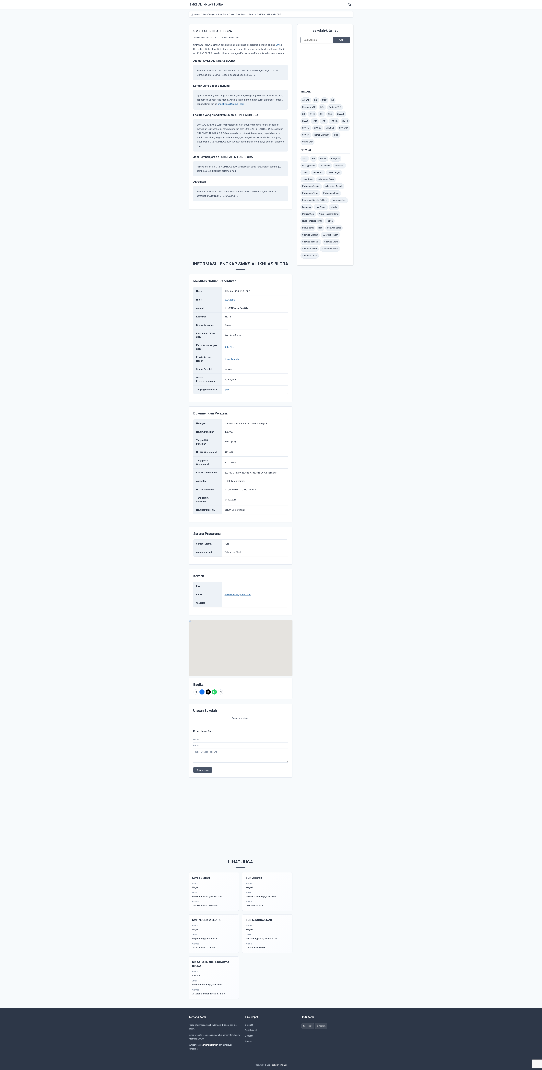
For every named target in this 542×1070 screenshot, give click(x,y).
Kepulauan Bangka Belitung (314, 200)
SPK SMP (330, 128)
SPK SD (317, 128)
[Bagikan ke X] (208, 692)
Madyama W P (309, 107)
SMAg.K (341, 114)
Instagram (321, 1026)
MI (332, 100)
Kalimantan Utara (331, 193)
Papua (330, 221)
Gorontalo (339, 165)
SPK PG (305, 128)
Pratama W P (335, 107)
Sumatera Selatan (330, 249)
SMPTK (334, 121)
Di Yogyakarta (308, 165)
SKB (321, 114)
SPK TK (305, 135)
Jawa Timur (307, 179)
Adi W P (306, 100)
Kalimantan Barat (326, 179)
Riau (320, 228)
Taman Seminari (321, 135)
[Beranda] (349, 4)
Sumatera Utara (309, 255)
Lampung (306, 207)
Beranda (249, 1025)
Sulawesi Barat (334, 228)
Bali (313, 158)
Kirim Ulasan (202, 770)
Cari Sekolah (251, 1030)
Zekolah (249, 1035)
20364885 (230, 299)
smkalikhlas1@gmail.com (231, 104)
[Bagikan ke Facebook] (202, 692)
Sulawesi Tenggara (311, 242)
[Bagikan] (195, 692)
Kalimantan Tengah (334, 186)
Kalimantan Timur (310, 193)
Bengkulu (335, 158)
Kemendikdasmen (209, 1045)
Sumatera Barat (309, 249)
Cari (341, 40)
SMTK (345, 121)
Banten (323, 158)
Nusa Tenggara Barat (328, 214)
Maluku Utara (308, 214)
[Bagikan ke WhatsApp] (214, 692)
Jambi (305, 172)
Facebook (307, 1026)
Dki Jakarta (325, 165)
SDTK (312, 114)
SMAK (305, 121)
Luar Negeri (321, 207)
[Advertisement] (245, 233)
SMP (324, 121)
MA (315, 100)
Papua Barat (308, 228)
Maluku (334, 207)
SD (303, 114)
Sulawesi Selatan (310, 235)
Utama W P (307, 142)
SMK (278, 44)
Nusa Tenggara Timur (312, 221)
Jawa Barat (318, 172)
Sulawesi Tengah (330, 235)
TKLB (336, 135)
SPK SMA (343, 128)
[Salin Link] (220, 692)
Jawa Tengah (232, 359)
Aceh (304, 158)
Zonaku (248, 1041)
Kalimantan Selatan (311, 186)
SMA (330, 114)
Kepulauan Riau (339, 200)
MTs (322, 107)
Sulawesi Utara (331, 242)
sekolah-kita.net (325, 30)
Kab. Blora (230, 347)
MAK (324, 100)
